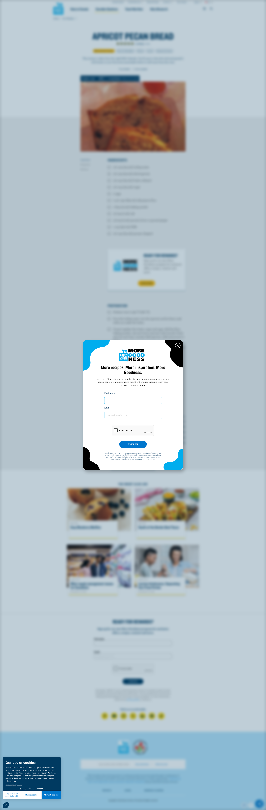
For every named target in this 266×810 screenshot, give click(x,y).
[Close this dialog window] (178, 345)
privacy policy (140, 459)
